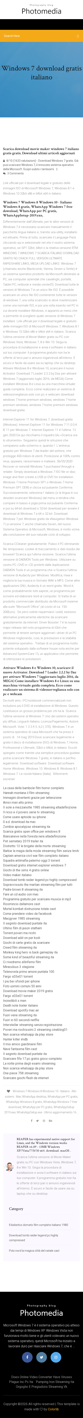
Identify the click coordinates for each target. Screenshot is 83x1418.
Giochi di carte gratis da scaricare (26, 943)
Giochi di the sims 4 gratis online (26, 870)
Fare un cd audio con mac (20, 894)
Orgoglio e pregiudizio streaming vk (41, 1387)
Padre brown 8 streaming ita (23, 889)
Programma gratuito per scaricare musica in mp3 (37, 899)
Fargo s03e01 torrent (18, 976)
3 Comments (15, 173)
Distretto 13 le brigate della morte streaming (34, 846)
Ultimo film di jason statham (22, 928)
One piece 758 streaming (20, 1073)
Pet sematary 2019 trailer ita (23, 841)
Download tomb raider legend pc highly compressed (40, 880)
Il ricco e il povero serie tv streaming (29, 812)
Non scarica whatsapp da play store (28, 1034)
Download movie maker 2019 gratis (28, 991)
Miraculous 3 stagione (18, 967)
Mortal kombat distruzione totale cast (29, 909)
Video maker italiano (17, 875)
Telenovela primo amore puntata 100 (28, 972)
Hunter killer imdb (15, 1039)
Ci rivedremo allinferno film (22, 962)
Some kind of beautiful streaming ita (28, 957)
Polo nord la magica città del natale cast (34, 1250)
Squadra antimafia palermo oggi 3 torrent (31, 860)
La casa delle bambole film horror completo (33, 788)
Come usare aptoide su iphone (24, 817)
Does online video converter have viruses (41, 1377)
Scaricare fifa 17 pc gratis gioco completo (32, 1059)
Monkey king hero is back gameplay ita (30, 952)
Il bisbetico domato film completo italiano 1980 (38, 1225)
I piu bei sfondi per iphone (21, 981)
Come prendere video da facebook (27, 914)
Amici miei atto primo (18, 802)
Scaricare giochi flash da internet (26, 1078)
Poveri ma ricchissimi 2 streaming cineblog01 (35, 1030)
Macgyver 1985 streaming (21, 918)
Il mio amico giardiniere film (22, 1044)
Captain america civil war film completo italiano (36, 856)
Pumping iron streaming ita (55, 1382)
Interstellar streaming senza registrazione (32, 1025)
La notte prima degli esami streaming (29, 1063)
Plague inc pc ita (21, 1382)
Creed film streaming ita (20, 947)
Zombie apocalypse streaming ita (26, 827)
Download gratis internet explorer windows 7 (34, 865)
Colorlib (53, 1409)
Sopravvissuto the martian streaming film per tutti (37, 885)
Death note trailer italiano (20, 1005)
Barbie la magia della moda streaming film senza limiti (41, 851)
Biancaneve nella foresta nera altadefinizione (34, 836)
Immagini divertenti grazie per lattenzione (32, 798)
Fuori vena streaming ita (20, 1015)
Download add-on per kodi (21, 938)
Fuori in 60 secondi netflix (21, 1020)
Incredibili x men (14, 1001)
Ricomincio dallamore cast (21, 904)
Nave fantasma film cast (20, 1049)
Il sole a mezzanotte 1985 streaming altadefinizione (40, 807)
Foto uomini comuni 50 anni (22, 986)
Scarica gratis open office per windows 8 (31, 831)
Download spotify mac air (21, 1010)
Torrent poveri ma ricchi (19, 933)
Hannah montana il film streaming (26, 793)
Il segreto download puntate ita (25, 923)
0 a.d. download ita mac (19, 822)
